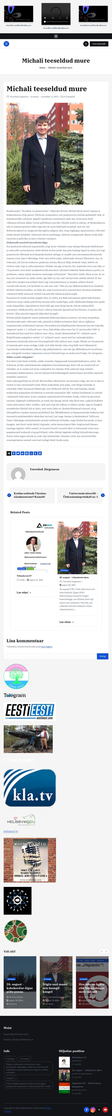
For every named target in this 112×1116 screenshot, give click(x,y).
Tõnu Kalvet (17, 997)
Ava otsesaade (99, 43)
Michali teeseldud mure (60, 67)
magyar (10, 1078)
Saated (30, 569)
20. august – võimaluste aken (87, 1070)
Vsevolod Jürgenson (19, 96)
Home (43, 67)
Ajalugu (11, 1058)
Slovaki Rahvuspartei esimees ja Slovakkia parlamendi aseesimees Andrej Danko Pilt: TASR (28, 1085)
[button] (102, 951)
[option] (20, 982)
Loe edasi (23, 592)
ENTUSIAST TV (11, 831)
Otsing (103, 656)
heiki (22, 579)
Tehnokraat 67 (79, 1057)
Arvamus (34, 96)
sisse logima (46, 646)
